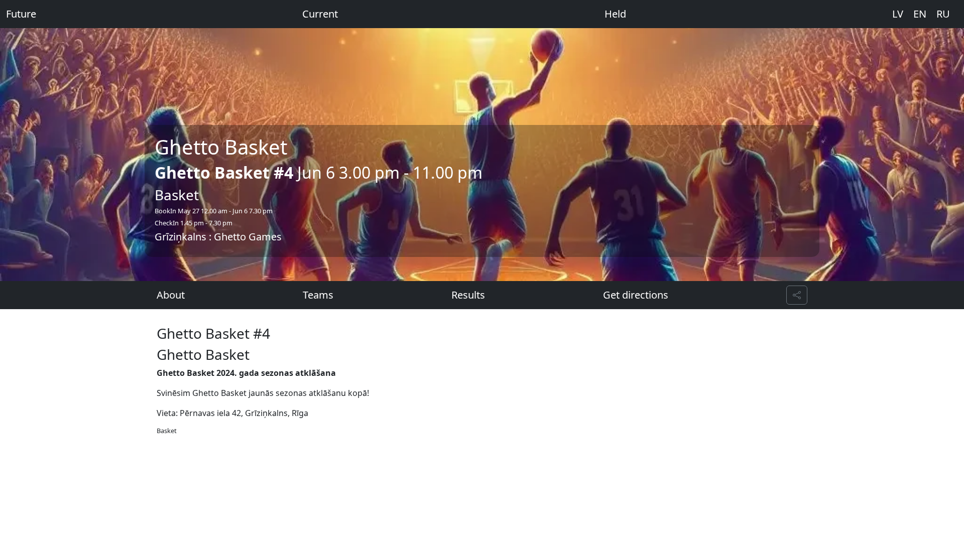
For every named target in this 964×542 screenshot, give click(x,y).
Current (320, 14)
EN (919, 14)
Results (468, 295)
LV (897, 14)
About (171, 295)
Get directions (635, 295)
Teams (318, 295)
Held (615, 14)
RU (943, 14)
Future (21, 14)
